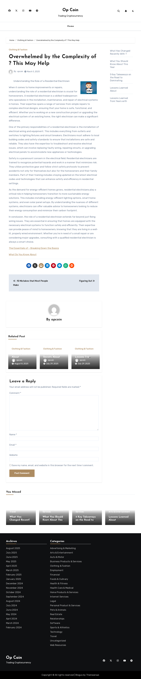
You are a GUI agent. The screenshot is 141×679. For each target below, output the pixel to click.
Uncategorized (58, 640)
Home (70, 26)
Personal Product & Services (65, 605)
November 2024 (14, 588)
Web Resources (58, 645)
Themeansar (92, 675)
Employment (56, 570)
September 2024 (15, 596)
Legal (53, 601)
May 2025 (11, 561)
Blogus (79, 675)
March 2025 (12, 570)
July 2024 (11, 605)
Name (13, 434)
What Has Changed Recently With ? (20, 520)
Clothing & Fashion (18, 50)
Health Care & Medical (61, 588)
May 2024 (11, 614)
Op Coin (70, 10)
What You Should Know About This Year (119, 64)
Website (13, 455)
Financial (55, 574)
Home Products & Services (84, 511)
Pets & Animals (58, 610)
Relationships (57, 618)
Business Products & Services (53, 511)
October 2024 (13, 592)
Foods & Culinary (59, 579)
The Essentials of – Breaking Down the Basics (34, 248)
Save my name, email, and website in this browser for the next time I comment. (53, 465)
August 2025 (13, 548)
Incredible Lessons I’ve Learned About (84, 357)
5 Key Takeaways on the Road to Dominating (120, 77)
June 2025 (12, 557)
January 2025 (13, 579)
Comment (15, 393)
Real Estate (56, 614)
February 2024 (14, 627)
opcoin (20, 71)
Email (12, 445)
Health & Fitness (59, 583)
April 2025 (11, 566)
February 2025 (14, 574)
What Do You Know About (22, 254)
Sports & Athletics (60, 627)
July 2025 (11, 552)
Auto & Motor (57, 557)
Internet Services (59, 596)
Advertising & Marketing (63, 548)
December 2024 (14, 583)
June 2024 (12, 610)
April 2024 (11, 618)
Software (55, 623)
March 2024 (12, 623)
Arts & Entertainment (119, 512)
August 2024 (13, 601)
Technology (56, 632)
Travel (13, 512)
